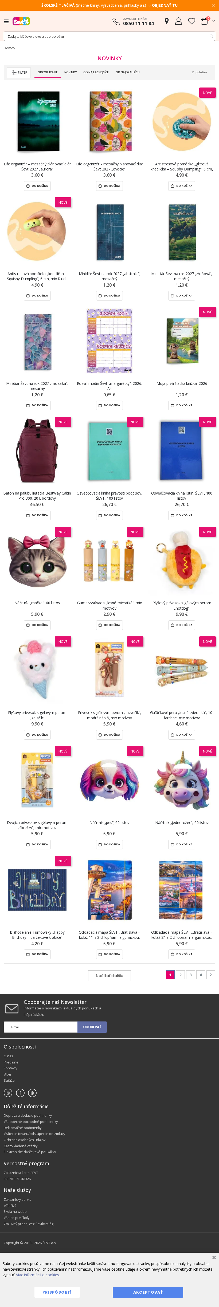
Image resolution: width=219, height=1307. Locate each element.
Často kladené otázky (20, 1146)
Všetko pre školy (16, 1217)
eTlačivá (10, 1205)
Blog (7, 1074)
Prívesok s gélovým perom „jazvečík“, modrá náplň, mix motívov (109, 715)
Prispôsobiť (57, 1292)
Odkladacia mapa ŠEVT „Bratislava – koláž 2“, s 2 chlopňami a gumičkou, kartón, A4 (182, 935)
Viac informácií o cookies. (38, 1274)
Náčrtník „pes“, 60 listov (109, 822)
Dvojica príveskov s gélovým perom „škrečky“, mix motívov (37, 825)
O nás (8, 1056)
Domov (9, 48)
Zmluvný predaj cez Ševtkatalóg (28, 1224)
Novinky (70, 72)
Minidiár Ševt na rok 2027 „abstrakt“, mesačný (109, 276)
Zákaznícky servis (17, 1199)
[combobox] (109, 36)
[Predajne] (167, 21)
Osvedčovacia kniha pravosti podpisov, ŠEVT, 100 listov (109, 496)
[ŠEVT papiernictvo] (21, 21)
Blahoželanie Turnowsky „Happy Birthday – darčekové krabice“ (37, 935)
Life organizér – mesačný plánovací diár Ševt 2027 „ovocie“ (109, 166)
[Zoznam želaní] (191, 21)
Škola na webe (15, 1211)
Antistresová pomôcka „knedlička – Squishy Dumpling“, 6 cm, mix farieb (37, 276)
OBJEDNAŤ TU (165, 5)
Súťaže (9, 1080)
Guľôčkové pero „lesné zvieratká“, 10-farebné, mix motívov (182, 715)
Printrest (32, 1093)
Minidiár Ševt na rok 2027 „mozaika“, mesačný (37, 386)
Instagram (8, 1093)
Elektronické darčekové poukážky (30, 1152)
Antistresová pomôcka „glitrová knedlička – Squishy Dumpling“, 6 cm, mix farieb (182, 166)
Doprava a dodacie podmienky (28, 1115)
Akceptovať (148, 1292)
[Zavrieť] (213, 1258)
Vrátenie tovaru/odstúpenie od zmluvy (34, 1133)
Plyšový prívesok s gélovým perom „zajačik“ (37, 715)
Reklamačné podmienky (22, 1128)
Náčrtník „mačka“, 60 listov (37, 602)
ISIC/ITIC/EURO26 (17, 1179)
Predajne (11, 1062)
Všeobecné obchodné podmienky (31, 1121)
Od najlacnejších (96, 72)
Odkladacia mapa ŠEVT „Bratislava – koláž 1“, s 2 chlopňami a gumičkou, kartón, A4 (109, 935)
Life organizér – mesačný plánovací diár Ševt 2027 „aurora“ (37, 166)
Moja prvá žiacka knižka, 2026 (182, 383)
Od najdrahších (127, 72)
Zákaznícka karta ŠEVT (21, 1173)
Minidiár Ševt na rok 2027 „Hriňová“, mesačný (181, 276)
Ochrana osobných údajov (24, 1140)
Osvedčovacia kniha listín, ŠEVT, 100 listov (181, 496)
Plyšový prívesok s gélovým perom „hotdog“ (181, 605)
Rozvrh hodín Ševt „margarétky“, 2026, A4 (109, 386)
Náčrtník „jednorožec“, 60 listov (182, 822)
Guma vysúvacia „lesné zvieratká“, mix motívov (109, 605)
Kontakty (10, 1068)
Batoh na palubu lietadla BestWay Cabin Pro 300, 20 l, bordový (37, 496)
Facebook (20, 1093)
